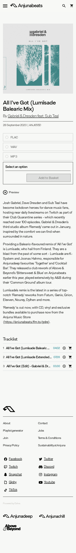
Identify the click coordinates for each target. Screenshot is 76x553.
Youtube (49, 482)
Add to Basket (49, 178)
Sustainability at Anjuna (51, 445)
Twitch (13, 467)
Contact (43, 423)
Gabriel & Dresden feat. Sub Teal (33, 116)
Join (5, 438)
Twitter (48, 459)
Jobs (41, 430)
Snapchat (15, 474)
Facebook (15, 459)
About (6, 423)
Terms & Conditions (49, 438)
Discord (49, 467)
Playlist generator (13, 430)
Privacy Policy (11, 445)
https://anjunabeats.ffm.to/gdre (26, 322)
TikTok (13, 490)
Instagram (50, 474)
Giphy (13, 482)
